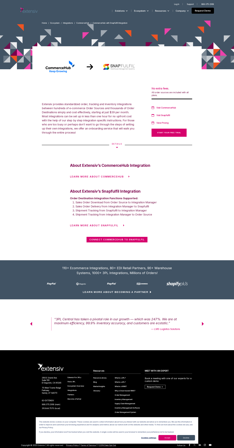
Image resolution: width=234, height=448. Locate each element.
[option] (57, 284)
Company (181, 10)
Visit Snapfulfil (163, 115)
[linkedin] (200, 445)
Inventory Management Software (127, 408)
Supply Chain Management (125, 404)
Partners (71, 395)
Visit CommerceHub (166, 107)
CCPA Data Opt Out (107, 445)
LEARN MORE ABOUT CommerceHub (97, 176)
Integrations (68, 23)
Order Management (122, 395)
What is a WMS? (121, 386)
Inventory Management (123, 399)
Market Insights (99, 386)
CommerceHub (82, 23)
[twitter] (194, 445)
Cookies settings (148, 438)
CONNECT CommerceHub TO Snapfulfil (117, 239)
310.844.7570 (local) (51, 408)
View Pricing (162, 122)
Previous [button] (30, 324)
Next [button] (204, 324)
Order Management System (125, 412)
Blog (95, 382)
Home (44, 23)
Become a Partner (74, 399)
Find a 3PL (71, 382)
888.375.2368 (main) (51, 404)
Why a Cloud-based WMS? (125, 391)
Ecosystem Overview (76, 386)
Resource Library (100, 378)
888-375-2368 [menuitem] (207, 4)
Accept (167, 438)
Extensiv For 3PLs (74, 377)
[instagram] (205, 445)
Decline (186, 438)
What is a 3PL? (120, 378)
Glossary (96, 391)
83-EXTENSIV (48, 400)
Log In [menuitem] (176, 4)
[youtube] (210, 445)
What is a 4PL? (120, 382)
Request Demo (203, 10)
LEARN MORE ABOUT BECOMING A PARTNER (115, 292)
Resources (161, 10)
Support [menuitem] (190, 4)
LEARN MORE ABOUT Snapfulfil (94, 225)
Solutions (120, 10)
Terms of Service (88, 445)
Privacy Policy (72, 445)
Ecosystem (140, 10)
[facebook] (189, 445)
